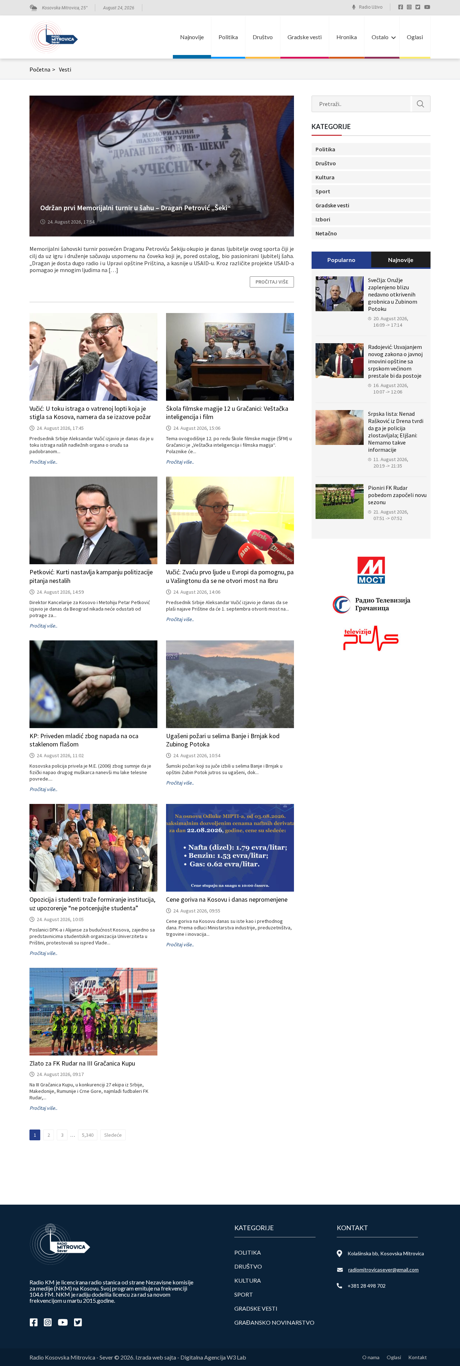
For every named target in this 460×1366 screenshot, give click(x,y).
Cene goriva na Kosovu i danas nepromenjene (227, 899)
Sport (323, 191)
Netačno (326, 233)
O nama (371, 1357)
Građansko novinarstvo (274, 1322)
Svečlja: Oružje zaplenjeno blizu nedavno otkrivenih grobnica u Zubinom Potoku (392, 294)
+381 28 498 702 (367, 1286)
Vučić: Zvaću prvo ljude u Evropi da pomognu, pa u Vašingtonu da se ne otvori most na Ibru (230, 576)
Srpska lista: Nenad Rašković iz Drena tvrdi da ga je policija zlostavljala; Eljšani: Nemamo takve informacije (395, 431)
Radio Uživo (370, 7)
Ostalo (380, 36)
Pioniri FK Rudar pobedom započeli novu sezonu (397, 495)
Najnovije (192, 36)
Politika (228, 36)
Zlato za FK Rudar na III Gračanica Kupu (82, 1063)
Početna (42, 69)
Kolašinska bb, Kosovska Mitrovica (386, 1253)
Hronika (346, 36)
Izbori (323, 219)
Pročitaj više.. (43, 462)
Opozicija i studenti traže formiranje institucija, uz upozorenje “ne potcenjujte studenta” (92, 903)
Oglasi (415, 36)
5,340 (87, 1135)
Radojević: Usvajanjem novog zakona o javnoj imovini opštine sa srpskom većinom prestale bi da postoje (395, 361)
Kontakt (417, 1357)
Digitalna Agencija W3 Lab (213, 1357)
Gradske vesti (305, 36)
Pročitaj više (272, 282)
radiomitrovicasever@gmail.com (383, 1269)
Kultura (325, 177)
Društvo (263, 36)
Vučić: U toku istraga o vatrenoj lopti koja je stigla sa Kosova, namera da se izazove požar (90, 412)
